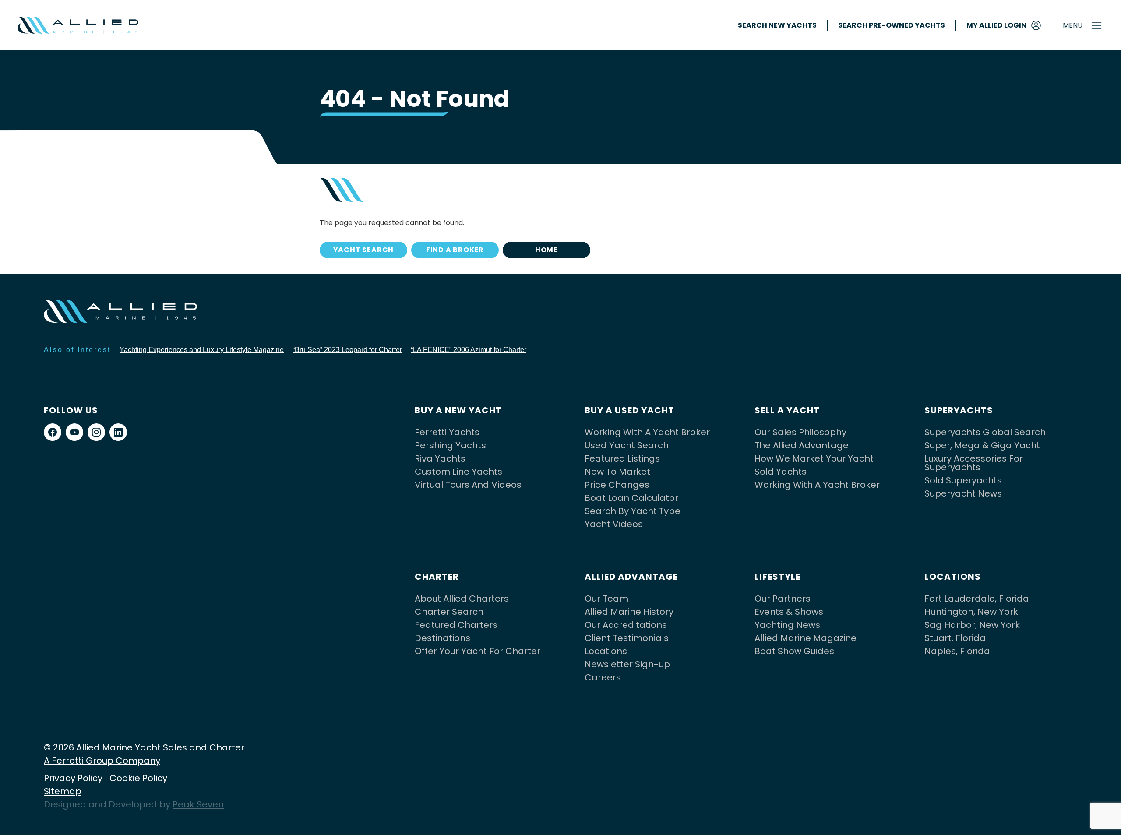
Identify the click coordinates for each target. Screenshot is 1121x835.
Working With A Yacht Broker (647, 432)
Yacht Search (363, 250)
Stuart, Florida (955, 638)
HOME (546, 250)
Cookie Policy (138, 778)
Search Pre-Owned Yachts (891, 25)
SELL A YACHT (787, 410)
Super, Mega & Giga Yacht (982, 445)
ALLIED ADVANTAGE (631, 577)
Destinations (442, 638)
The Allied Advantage (801, 445)
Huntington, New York (971, 612)
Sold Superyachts (963, 480)
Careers (603, 677)
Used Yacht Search (627, 445)
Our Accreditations (626, 625)
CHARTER (437, 577)
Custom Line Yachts (458, 471)
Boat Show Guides (794, 651)
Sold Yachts (780, 471)
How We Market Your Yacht (814, 458)
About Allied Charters (462, 598)
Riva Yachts (440, 458)
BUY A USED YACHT (629, 410)
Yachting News (787, 625)
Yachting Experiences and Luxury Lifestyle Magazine (202, 349)
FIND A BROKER (455, 250)
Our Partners (782, 598)
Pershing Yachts (450, 445)
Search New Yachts (777, 25)
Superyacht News (963, 493)
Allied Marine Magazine (805, 638)
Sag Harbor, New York (972, 625)
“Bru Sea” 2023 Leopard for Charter (347, 349)
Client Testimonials (627, 638)
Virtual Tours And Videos (468, 485)
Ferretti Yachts (447, 432)
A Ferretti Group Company (102, 760)
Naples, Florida (957, 651)
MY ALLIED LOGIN (996, 25)
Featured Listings (622, 458)
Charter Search (449, 612)
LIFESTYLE (777, 577)
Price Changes (617, 485)
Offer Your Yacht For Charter (477, 651)
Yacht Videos (614, 524)
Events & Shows (788, 612)
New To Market (617, 471)
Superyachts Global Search (985, 432)
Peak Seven (198, 804)
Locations (606, 651)
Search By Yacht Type (632, 511)
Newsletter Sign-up (627, 664)
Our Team (606, 598)
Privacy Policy (73, 778)
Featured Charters (456, 625)
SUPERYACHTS (958, 410)
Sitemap (62, 791)
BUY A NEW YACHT (458, 410)
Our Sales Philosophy (800, 432)
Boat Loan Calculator (631, 498)
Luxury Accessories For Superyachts (973, 462)
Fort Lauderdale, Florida (976, 598)
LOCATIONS (952, 577)
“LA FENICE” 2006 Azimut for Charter (468, 349)
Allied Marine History (629, 612)
